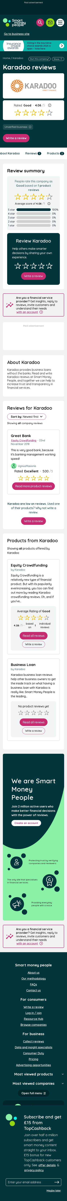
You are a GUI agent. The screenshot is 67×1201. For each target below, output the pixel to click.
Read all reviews (33, 635)
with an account (27, 312)
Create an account (26, 823)
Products (55, 153)
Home (6, 58)
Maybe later (54, 1190)
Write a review (16, 138)
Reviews (32, 153)
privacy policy (34, 1170)
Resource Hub (33, 1019)
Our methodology (33, 978)
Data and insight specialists (33, 1047)
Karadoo (18, 58)
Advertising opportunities (33, 1065)
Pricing (33, 1059)
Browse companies (34, 1025)
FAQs (33, 984)
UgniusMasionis (27, 466)
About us (33, 972)
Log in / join (34, 1013)
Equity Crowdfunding (23, 440)
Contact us (33, 990)
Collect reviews (33, 1041)
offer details (47, 1165)
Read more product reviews (33, 486)
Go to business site (16, 34)
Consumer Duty (33, 1053)
